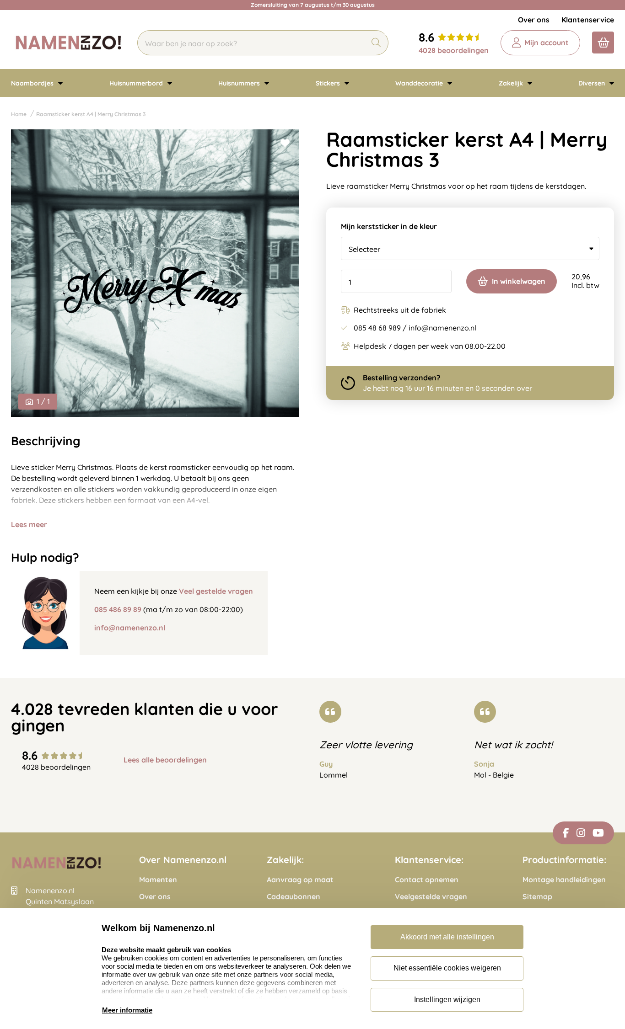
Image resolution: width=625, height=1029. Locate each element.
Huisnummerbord (137, 83)
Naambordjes (33, 83)
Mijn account (546, 42)
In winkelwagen (518, 281)
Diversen (592, 83)
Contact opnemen (426, 879)
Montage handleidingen (564, 879)
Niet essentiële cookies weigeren (447, 968)
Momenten (158, 879)
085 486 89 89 (117, 609)
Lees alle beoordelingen (165, 760)
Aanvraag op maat (300, 879)
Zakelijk (512, 83)
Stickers (329, 83)
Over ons (534, 19)
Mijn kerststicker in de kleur (389, 226)
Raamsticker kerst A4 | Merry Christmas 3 (90, 114)
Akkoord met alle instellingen (447, 937)
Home (19, 114)
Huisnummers (240, 83)
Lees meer (29, 524)
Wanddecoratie (420, 83)
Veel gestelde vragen (216, 591)
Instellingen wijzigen (447, 999)
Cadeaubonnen (293, 896)
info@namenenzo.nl (129, 627)
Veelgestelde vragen (431, 896)
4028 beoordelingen (454, 50)
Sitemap (537, 896)
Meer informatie (127, 1010)
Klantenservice (587, 19)
